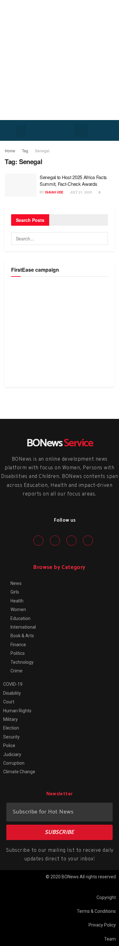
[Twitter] (55, 540)
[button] (21, 131)
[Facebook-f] (38, 540)
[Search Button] (101, 238)
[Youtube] (88, 540)
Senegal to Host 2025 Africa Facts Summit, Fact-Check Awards (73, 180)
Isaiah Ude (54, 192)
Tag (25, 150)
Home (10, 150)
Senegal (42, 150)
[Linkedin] (71, 540)
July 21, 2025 (80, 192)
